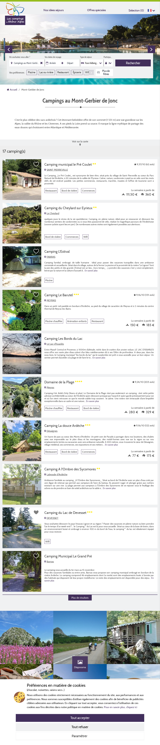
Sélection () (136, 10)
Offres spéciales (96, 10)
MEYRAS (51, 300)
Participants (108, 57)
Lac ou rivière (46, 72)
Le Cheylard (53, 213)
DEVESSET (52, 518)
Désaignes (52, 430)
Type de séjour (86, 57)
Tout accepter (80, 718)
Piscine (31, 72)
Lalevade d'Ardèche (57, 474)
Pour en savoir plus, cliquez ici (120, 707)
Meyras (50, 387)
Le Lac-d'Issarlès (55, 343)
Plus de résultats (80, 597)
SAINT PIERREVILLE (57, 169)
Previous (8, 49)
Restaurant (63, 72)
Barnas (50, 561)
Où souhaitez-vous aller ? (19, 57)
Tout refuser (80, 727)
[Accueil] (15, 8)
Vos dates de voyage (53, 57)
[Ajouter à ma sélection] (36, 164)
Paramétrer (80, 736)
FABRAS (51, 256)
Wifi (87, 72)
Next (151, 49)
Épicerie (77, 72)
